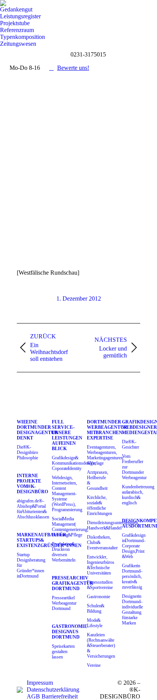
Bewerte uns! (73, 67)
